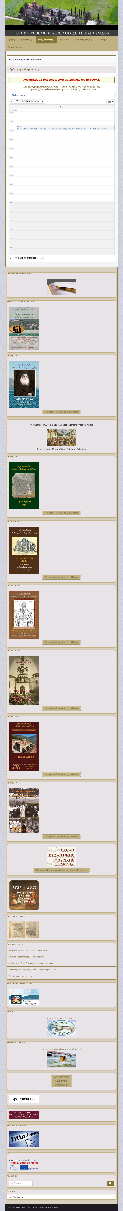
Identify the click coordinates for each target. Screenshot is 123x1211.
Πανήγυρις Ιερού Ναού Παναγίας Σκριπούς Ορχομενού (31, 963)
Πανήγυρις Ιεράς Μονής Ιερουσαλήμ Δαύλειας (27, 957)
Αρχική (11, 40)
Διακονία (64, 40)
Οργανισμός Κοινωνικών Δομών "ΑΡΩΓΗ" (61, 1018)
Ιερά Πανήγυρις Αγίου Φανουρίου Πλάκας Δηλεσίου (29, 950)
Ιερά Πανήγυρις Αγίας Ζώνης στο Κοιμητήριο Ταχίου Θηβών (32, 970)
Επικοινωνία (14, 47)
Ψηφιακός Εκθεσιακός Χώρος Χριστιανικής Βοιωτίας (61, 1049)
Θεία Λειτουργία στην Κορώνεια (21, 976)
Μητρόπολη (26, 40)
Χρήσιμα (103, 40)
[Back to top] (116, 1204)
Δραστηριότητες (83, 40)
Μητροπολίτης (46, 40)
